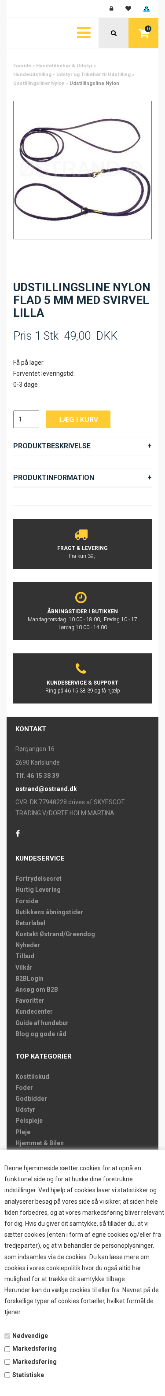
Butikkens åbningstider (49, 912)
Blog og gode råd (40, 1033)
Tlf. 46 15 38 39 (37, 775)
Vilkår (24, 967)
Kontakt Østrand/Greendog (55, 934)
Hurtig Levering (38, 889)
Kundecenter (34, 1011)
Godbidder (31, 1098)
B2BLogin (29, 978)
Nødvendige (30, 1335)
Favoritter (29, 1000)
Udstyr (25, 1109)
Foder (24, 1087)
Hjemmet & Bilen (39, 1143)
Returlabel (30, 923)
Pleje (22, 1132)
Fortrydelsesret (38, 878)
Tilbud (24, 956)
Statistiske (28, 1374)
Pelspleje (29, 1120)
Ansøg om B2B (36, 989)
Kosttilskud (32, 1076)
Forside (22, 66)
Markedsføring (34, 1348)
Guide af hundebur (42, 1022)
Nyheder (27, 945)
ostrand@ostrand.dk (46, 788)
